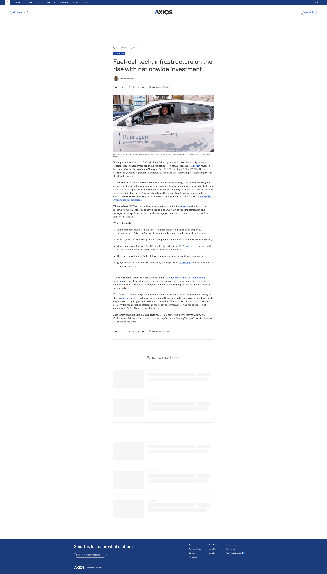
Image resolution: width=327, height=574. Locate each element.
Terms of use (230, 549)
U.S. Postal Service (188, 246)
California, (185, 263)
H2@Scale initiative (128, 298)
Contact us (193, 557)
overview (185, 206)
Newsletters (19, 2)
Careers (192, 553)
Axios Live (64, 2)
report (196, 166)
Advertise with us (195, 549)
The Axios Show (79, 2)
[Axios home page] (7, 2)
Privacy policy (231, 545)
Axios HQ (212, 553)
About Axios (193, 545)
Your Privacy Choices (233, 553)
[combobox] (36, 2)
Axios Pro (51, 2)
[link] (116, 87)
